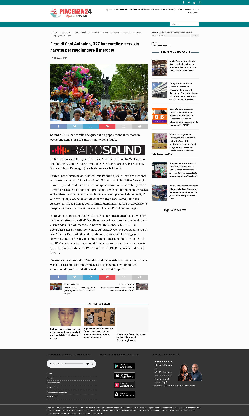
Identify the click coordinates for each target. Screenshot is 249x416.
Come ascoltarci (53, 382)
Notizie (66, 32)
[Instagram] (199, 2)
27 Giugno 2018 (60, 58)
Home (49, 373)
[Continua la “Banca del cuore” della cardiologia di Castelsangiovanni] (132, 319)
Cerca (195, 35)
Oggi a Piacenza (175, 210)
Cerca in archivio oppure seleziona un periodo (172, 31)
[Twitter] (188, 2)
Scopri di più (161, 382)
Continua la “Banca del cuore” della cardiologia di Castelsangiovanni (131, 337)
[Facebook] (183, 2)
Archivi (155, 42)
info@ (166, 378)
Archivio (50, 378)
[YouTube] (194, 2)
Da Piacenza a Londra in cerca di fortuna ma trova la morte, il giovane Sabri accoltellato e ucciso (65, 334)
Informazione (52, 387)
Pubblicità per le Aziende (57, 392)
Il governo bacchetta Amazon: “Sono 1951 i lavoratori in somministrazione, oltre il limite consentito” (98, 333)
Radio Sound (52, 396)
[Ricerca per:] (184, 24)
